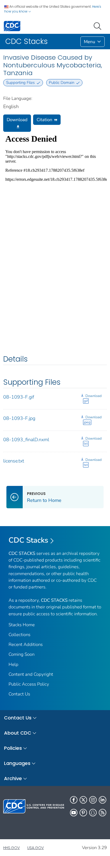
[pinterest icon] (83, 812)
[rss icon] (102, 812)
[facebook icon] (73, 800)
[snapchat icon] (93, 812)
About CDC (17, 733)
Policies (13, 748)
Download (17, 120)
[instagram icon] (93, 800)
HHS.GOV (11, 847)
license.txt (13, 461)
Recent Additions (26, 644)
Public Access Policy (29, 684)
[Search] (98, 25)
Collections (19, 635)
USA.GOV (35, 847)
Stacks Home (22, 625)
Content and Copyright (31, 674)
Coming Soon (21, 654)
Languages (17, 763)
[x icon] (83, 800)
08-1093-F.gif (18, 397)
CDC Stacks (28, 540)
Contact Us (19, 694)
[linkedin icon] (102, 800)
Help (13, 664)
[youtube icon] (73, 812)
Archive (13, 778)
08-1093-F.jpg (19, 418)
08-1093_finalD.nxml (26, 439)
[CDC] (12, 26)
